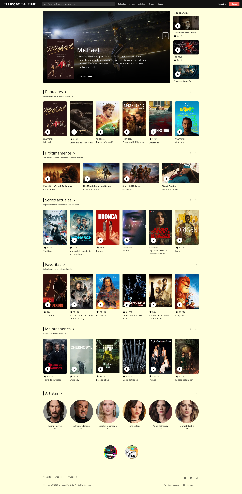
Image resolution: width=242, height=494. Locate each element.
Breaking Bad (102, 379)
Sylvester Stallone (81, 426)
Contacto (47, 477)
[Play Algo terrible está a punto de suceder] (153, 240)
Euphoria (127, 250)
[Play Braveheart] (100, 304)
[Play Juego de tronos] (127, 369)
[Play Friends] (153, 369)
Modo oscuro (173, 485)
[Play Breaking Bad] (100, 369)
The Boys (177, 56)
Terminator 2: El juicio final (133, 317)
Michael (88, 50)
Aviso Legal (59, 477)
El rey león (180, 315)
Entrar (234, 4)
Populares (54, 91)
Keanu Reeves (55, 426)
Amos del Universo (132, 186)
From (177, 251)
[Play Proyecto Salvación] (100, 132)
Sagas (160, 4)
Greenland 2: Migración (134, 142)
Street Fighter (169, 186)
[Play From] (179, 240)
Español (190, 485)
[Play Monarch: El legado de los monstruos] (74, 240)
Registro (222, 4)
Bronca (99, 251)
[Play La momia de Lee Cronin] (74, 132)
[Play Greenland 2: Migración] (127, 132)
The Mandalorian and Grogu (97, 186)
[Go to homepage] (20, 4)
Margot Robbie (187, 426)
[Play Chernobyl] (74, 369)
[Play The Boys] (47, 240)
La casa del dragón (184, 379)
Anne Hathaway (160, 426)
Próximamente (58, 153)
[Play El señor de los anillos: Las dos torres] (153, 304)
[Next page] (196, 91)
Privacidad (72, 477)
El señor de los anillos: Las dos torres (159, 317)
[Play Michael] (47, 132)
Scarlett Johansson (108, 426)
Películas (122, 4)
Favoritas (53, 264)
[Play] (177, 26)
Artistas (141, 4)
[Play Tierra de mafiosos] (47, 369)
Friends (152, 379)
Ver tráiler (87, 76)
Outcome (179, 142)
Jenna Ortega (134, 426)
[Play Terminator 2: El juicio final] (127, 304)
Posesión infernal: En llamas (57, 186)
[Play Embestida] (153, 132)
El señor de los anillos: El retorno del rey (81, 317)
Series (132, 4)
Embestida (154, 142)
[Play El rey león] (179, 304)
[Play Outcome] (179, 132)
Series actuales (58, 200)
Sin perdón (48, 315)
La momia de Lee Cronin (184, 32)
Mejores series (58, 328)
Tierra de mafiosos (52, 379)
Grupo (151, 4)
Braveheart (101, 315)
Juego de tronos (130, 379)
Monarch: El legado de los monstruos (80, 252)
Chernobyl (75, 379)
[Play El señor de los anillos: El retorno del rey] (74, 304)
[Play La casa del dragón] (179, 369)
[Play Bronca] (100, 240)
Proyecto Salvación (182, 81)
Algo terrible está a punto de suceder (158, 252)
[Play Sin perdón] (47, 304)
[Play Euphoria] (127, 240)
